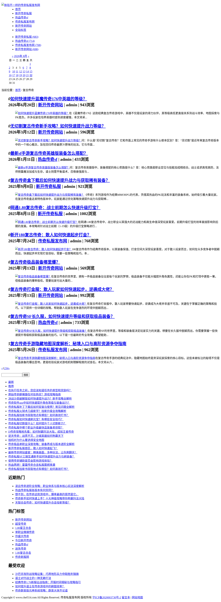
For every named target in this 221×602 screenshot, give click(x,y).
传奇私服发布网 (25, 21)
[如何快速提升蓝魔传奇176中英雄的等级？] (42, 113)
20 (24, 75)
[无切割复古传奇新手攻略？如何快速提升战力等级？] (48, 140)
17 (13, 75)
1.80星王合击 (23, 527)
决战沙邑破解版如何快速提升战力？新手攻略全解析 (40, 398)
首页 (18, 9)
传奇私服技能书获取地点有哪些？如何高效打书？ (38, 415)
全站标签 (20, 29)
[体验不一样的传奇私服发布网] (20, 5)
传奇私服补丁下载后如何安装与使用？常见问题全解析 (41, 406)
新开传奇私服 (23, 13)
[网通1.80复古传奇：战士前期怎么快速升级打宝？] (46, 222)
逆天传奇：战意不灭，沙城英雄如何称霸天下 (36, 435)
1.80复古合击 (23, 552)
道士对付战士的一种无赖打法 (33, 578)
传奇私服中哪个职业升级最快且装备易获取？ (36, 427)
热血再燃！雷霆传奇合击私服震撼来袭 (31, 464)
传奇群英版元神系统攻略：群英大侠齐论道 (41, 590)
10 (13, 71)
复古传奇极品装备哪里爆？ (35, 262)
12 (20, 71)
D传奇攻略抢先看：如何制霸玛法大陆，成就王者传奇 (41, 431)
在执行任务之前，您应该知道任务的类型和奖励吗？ (40, 390)
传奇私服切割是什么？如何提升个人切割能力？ (37, 423)
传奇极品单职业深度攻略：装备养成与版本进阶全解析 (41, 444)
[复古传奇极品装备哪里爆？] (33, 276)
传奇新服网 (22, 556)
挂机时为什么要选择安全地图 (26, 440)
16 (10, 75)
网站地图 (137, 597)
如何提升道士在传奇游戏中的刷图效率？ (40, 586)
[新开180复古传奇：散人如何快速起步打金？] (43, 249)
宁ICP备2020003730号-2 (106, 597)
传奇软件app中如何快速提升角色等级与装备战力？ (39, 402)
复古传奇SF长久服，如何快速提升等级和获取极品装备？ (62, 316)
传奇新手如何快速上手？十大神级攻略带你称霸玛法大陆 (49, 498)
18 (17, 75)
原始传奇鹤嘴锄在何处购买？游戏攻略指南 (34, 394)
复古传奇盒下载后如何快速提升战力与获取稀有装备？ (60, 180)
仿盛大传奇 (22, 536)
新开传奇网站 (23, 25)
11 (17, 71)
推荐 (11, 386)
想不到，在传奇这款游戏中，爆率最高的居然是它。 (47, 494)
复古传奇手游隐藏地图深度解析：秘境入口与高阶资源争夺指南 (68, 343)
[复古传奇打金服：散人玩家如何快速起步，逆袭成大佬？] (51, 303)
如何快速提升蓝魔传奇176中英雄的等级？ (48, 99)
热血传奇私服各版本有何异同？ (34, 490)
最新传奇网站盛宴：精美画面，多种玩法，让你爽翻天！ (42, 452)
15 (31, 71)
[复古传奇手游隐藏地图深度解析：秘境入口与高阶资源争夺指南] (55, 358)
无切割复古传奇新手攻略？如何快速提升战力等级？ (58, 126)
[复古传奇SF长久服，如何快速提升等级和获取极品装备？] (51, 330)
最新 (11, 382)
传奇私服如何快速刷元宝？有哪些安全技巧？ (36, 419)
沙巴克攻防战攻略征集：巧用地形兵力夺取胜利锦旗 (47, 574)
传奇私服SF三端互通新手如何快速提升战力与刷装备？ (41, 456)
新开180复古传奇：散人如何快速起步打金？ (50, 235)
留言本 (126, 597)
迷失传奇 (20, 548)
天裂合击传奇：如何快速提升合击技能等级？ (42, 502)
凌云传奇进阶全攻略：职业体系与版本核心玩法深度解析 (49, 486)
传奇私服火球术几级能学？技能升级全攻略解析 (37, 411)
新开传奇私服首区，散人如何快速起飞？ (33, 448)
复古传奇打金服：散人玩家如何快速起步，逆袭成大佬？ (62, 289)
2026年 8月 (20, 56)
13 (24, 71)
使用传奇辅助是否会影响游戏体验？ (30, 460)
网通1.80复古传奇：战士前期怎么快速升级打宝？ (55, 207)
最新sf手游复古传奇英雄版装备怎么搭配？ (49, 153)
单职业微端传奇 (25, 532)
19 (20, 75)
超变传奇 (20, 523)
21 (27, 75)
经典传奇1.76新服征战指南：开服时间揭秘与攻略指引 (48, 582)
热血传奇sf (21, 17)
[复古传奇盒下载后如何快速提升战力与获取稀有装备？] (49, 194)
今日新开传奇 (23, 540)
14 (27, 71)
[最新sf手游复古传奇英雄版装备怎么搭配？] (42, 167)
